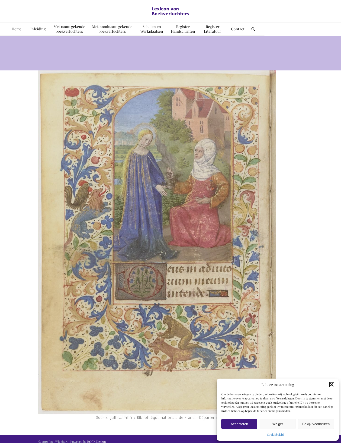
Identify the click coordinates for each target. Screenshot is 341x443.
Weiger (277, 424)
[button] (331, 384)
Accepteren (239, 424)
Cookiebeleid (275, 434)
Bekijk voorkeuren (316, 424)
